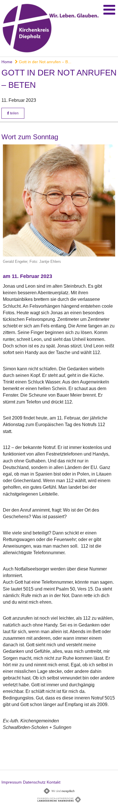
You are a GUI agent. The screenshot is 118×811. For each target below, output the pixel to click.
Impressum (11, 782)
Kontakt (53, 782)
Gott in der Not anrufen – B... (44, 61)
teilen (14, 113)
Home (6, 61)
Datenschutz (34, 782)
